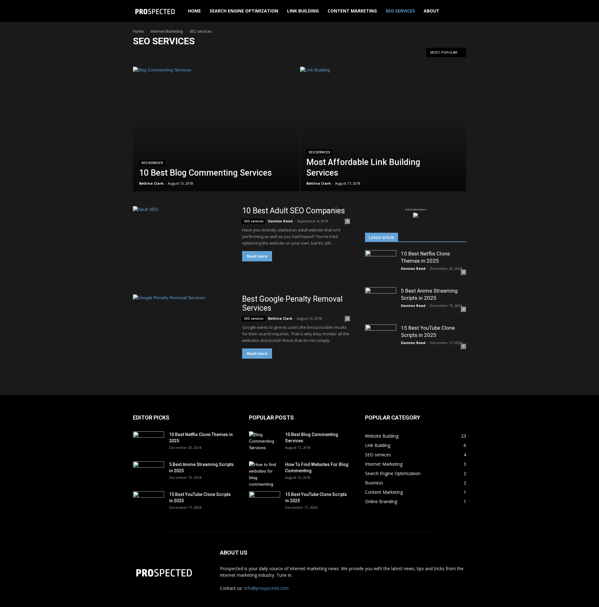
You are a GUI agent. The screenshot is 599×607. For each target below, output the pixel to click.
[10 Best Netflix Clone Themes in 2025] (380, 265)
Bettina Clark (151, 183)
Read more (257, 256)
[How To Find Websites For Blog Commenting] (264, 474)
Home (194, 11)
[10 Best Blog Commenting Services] (216, 139)
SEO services (400, 11)
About (431, 11)
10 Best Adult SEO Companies (293, 210)
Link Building (303, 11)
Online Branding (237, 54)
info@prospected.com (266, 588)
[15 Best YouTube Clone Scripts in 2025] (380, 340)
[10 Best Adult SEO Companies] (183, 242)
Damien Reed (280, 221)
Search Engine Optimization (244, 11)
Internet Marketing (167, 31)
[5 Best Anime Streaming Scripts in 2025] (380, 302)
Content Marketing (352, 11)
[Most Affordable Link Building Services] (383, 139)
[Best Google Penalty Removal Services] (183, 331)
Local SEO (209, 54)
